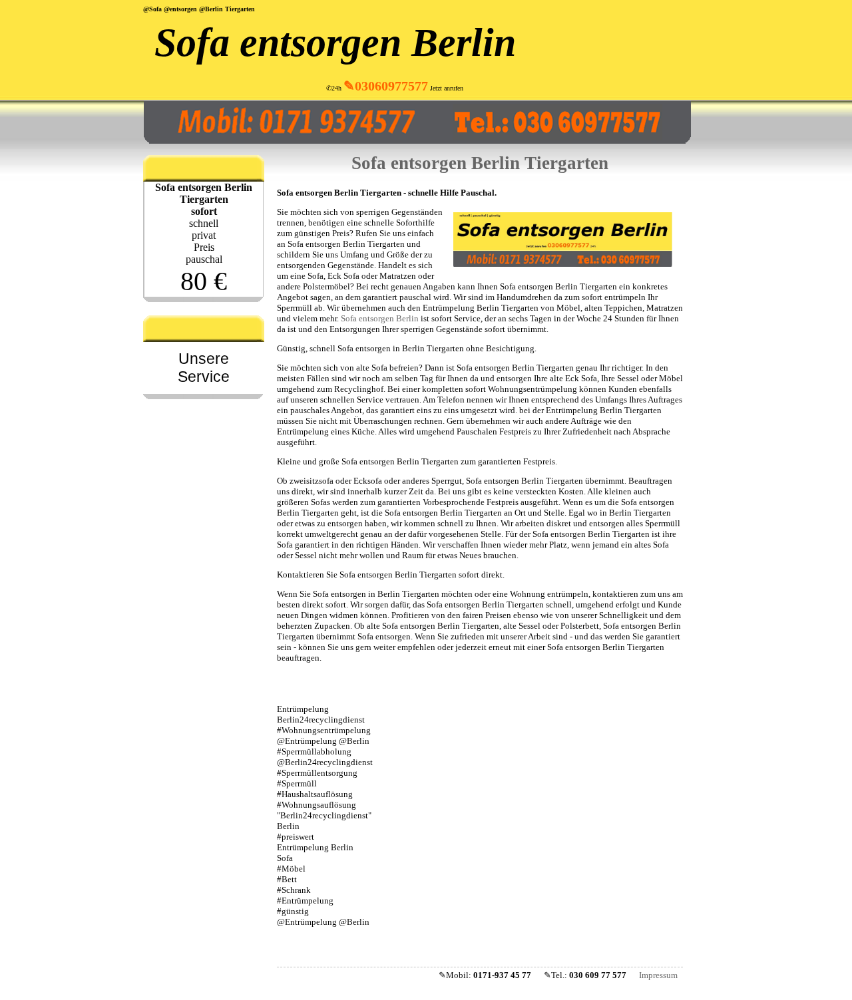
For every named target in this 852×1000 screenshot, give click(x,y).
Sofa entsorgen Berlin (335, 43)
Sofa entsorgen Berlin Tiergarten (479, 163)
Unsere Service (204, 367)
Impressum (658, 975)
